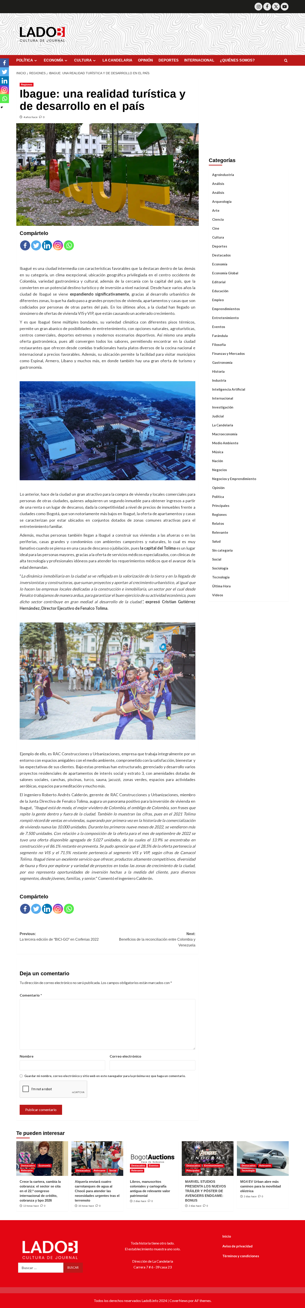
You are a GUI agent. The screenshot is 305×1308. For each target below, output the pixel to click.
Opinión (218, 488)
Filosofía (219, 345)
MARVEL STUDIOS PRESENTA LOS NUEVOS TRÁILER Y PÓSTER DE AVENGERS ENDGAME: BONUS (205, 1191)
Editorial (219, 282)
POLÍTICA (24, 60)
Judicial (218, 416)
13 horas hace (31, 1205)
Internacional (222, 398)
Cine (215, 228)
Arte (215, 210)
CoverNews (178, 1300)
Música (217, 452)
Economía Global (225, 273)
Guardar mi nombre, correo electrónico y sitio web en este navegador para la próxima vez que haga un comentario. (105, 1076)
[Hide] (2, 107)
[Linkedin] (47, 245)
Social (216, 559)
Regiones (26, 84)
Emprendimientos (226, 309)
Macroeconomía (224, 434)
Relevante (220, 532)
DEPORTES (169, 60)
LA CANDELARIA (117, 60)
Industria (219, 380)
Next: (157, 939)
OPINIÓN (145, 60)
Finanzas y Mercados (228, 353)
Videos (217, 595)
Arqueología (222, 201)
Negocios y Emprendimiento (234, 479)
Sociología (220, 568)
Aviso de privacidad (237, 1246)
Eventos (218, 327)
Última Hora (221, 586)
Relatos (218, 523)
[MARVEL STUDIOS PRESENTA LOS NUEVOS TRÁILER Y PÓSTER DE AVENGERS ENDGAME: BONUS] (208, 1158)
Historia (218, 371)
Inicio (226, 1236)
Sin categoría (222, 550)
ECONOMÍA (53, 60)
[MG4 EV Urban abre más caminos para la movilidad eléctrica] (263, 1158)
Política (218, 497)
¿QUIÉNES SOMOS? (237, 60)
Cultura (218, 237)
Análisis (218, 184)
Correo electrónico (125, 1056)
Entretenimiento (225, 318)
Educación (220, 291)
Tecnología (221, 577)
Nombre (26, 1056)
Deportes (219, 246)
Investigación (222, 407)
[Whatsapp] (69, 245)
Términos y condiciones (240, 1256)
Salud (216, 541)
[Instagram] (258, 7)
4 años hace (30, 117)
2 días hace (140, 1201)
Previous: (59, 937)
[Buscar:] (40, 1268)
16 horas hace (86, 1205)
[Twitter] (276, 7)
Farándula (220, 336)
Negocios (219, 470)
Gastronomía (222, 362)
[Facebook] (267, 7)
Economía (219, 264)
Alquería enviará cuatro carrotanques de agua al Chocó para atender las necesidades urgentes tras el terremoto (97, 1191)
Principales (220, 506)
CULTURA (83, 60)
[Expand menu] (35, 60)
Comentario (31, 995)
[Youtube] (284, 7)
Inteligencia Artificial (228, 389)
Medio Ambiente (225, 443)
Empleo (218, 300)
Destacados (221, 255)
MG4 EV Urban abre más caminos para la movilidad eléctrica (260, 1186)
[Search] (286, 61)
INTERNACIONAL (199, 60)
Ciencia (218, 219)
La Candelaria (222, 425)
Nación (217, 461)
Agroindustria (223, 175)
